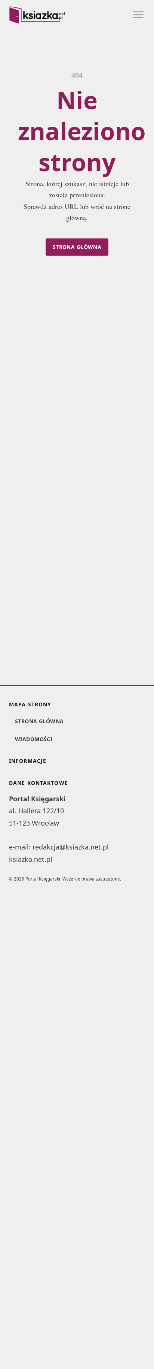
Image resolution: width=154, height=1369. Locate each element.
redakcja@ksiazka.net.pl (71, 846)
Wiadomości (33, 739)
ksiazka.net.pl (30, 859)
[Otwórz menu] (138, 15)
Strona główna (77, 246)
